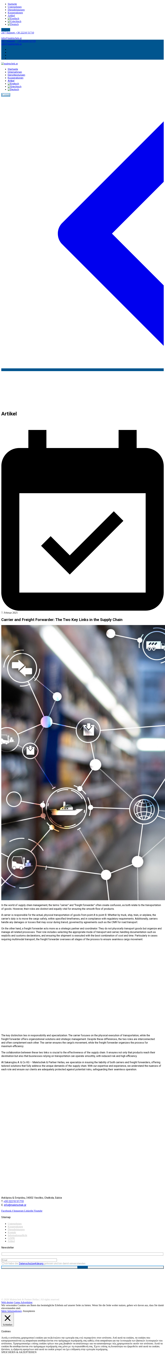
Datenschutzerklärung (31, 1263)
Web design (7, 1302)
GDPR (11, 1238)
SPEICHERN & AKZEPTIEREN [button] (19, 1352)
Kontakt (12, 1232)
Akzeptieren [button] (29, 1311)
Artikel (11, 1241)
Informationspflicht (17, 1235)
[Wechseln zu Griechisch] (14, 21)
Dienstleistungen (16, 1229)
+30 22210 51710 (17, 32)
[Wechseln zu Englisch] (13, 18)
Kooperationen (15, 1226)
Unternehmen (15, 1223)
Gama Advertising (23, 1302)
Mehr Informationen (11, 1311)
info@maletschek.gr (11, 38)
